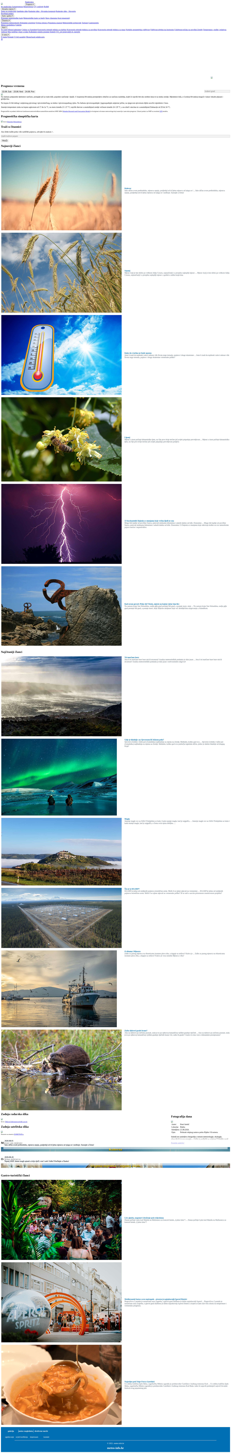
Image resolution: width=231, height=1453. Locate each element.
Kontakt (10, 37)
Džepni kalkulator (14, 30)
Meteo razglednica (8, 25)
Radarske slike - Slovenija (66, 11)
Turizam (85, 23)
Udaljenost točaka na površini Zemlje (188, 30)
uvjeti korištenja (22, 1437)
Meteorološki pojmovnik (72, 23)
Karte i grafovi (7, 16)
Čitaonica (5, 20)
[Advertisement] (115, 58)
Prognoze (29, 4)
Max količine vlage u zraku (18, 32)
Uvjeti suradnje (20, 37)
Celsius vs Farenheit (29, 30)
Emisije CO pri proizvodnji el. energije (65, 32)
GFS (161, 111)
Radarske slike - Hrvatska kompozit (41, 11)
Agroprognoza (17, 7)
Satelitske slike (22, 11)
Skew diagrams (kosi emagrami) (57, 18)
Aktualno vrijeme (8, 9)
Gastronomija (93, 23)
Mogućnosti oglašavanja (35, 37)
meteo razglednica (26, 1431)
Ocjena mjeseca (42, 23)
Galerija (18, 25)
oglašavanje (9, 1437)
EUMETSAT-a (18, 1134)
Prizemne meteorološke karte (12, 18)
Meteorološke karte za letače (34, 18)
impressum (34, 1437)
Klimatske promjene (27, 23)
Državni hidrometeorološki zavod (16, 1122)
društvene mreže (41, 1431)
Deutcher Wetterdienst (14, 122)
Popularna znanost (55, 23)
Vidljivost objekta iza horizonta (162, 30)
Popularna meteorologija (10, 23)
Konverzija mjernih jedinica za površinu (82, 30)
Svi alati (4, 30)
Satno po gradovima (8, 11)
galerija (11, 1431)
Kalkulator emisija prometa (39, 32)
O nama (5, 35)
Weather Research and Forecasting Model (76, 111)
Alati (4, 27)
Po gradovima (6, 7)
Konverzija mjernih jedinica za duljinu (51, 30)
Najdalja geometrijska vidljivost (138, 30)
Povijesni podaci (7, 13)
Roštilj (46, 7)
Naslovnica (29, 2)
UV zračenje (38, 7)
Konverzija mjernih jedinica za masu (111, 30)
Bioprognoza (28, 7)
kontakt (46, 1437)
